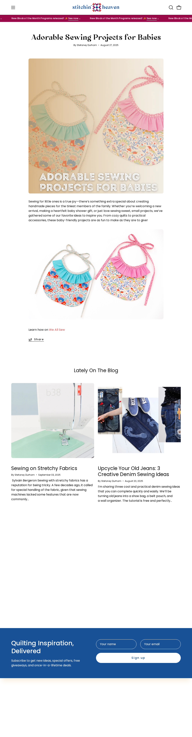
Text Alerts (72, 679)
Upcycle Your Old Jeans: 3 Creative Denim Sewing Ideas (133, 471)
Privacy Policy (110, 679)
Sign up (138, 658)
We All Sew (57, 330)
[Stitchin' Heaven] (96, 7)
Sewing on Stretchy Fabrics (44, 468)
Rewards (70, 685)
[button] (170, 7)
